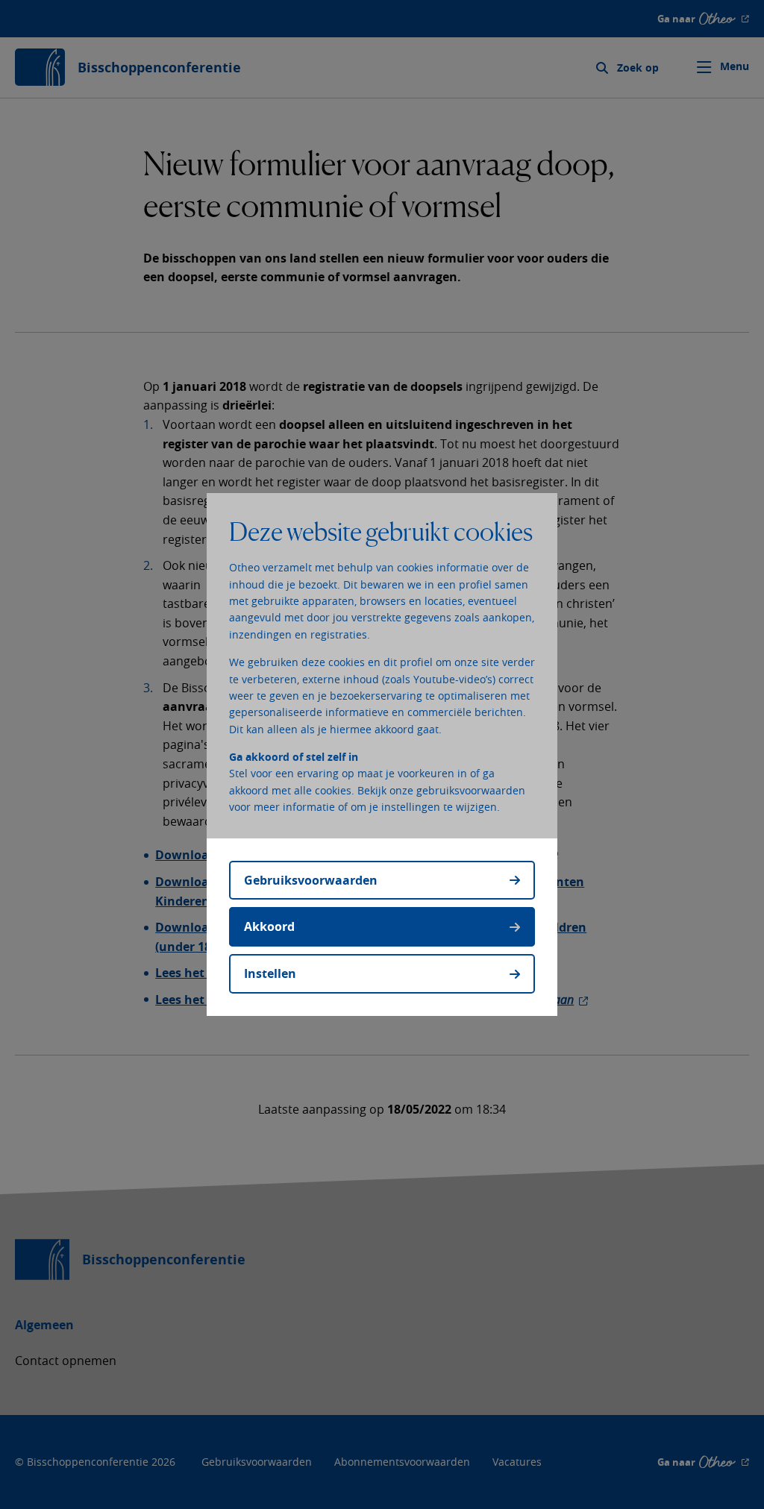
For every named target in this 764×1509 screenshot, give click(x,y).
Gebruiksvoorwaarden (311, 880)
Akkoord (269, 926)
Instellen (270, 973)
